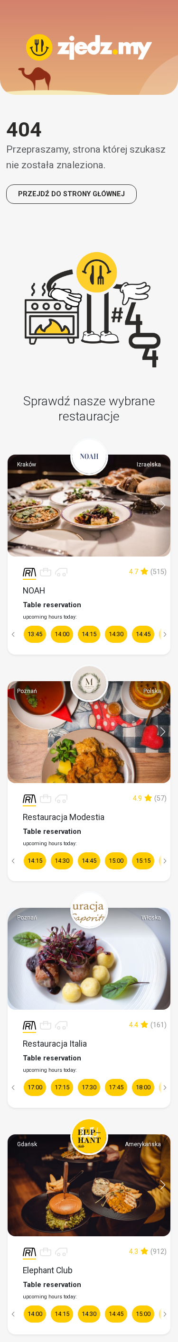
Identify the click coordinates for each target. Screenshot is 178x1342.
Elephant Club (48, 1270)
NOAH (34, 590)
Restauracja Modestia (63, 817)
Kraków (26, 464)
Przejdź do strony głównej (71, 194)
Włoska (151, 917)
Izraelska (149, 464)
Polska (152, 691)
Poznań (27, 691)
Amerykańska (143, 1144)
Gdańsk (27, 1144)
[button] (163, 505)
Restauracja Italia (55, 1044)
